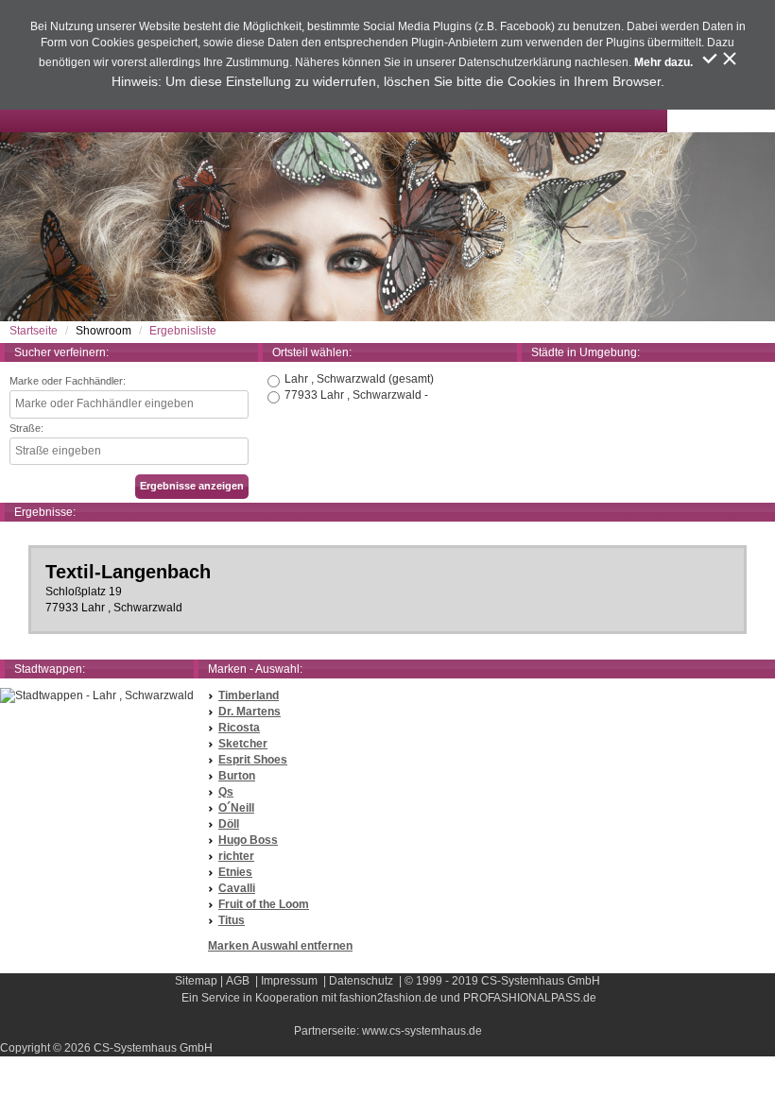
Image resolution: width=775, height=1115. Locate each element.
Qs (225, 791)
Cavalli (236, 888)
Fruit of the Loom (263, 904)
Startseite (33, 330)
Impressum (289, 980)
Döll (228, 824)
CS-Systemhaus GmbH (540, 980)
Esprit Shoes (252, 759)
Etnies (235, 872)
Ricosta (239, 727)
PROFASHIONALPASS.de (529, 997)
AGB (238, 980)
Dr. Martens (249, 711)
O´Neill (236, 808)
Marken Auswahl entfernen (280, 945)
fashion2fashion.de (388, 997)
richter (236, 856)
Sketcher (242, 743)
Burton (236, 775)
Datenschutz (361, 980)
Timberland (248, 695)
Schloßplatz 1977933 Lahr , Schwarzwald (128, 588)
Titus (231, 920)
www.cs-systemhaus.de (422, 1031)
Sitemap (196, 980)
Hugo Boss (248, 840)
